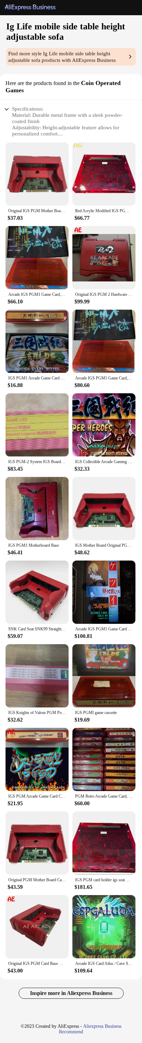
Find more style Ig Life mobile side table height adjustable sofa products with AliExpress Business (62, 56)
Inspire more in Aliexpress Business (71, 993)
